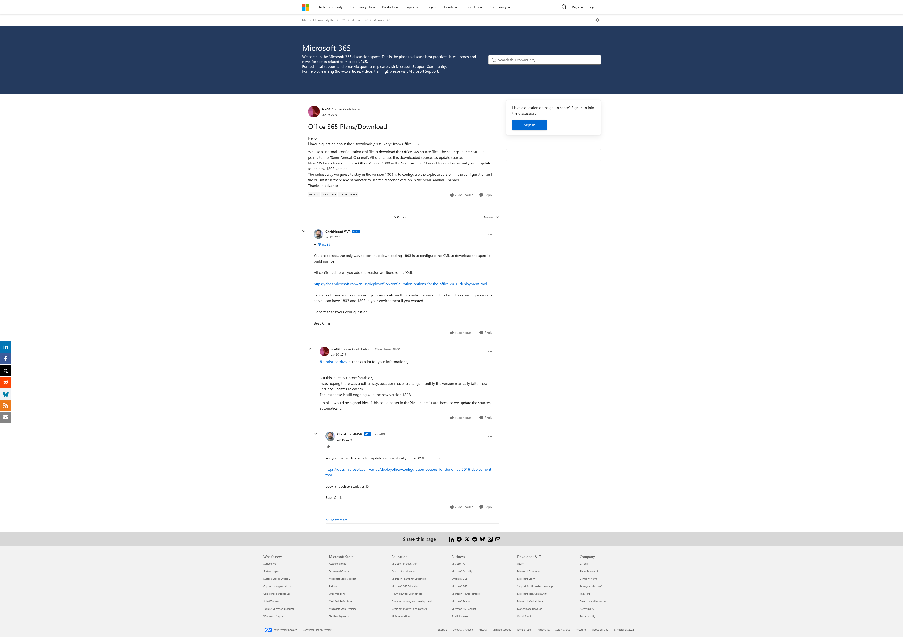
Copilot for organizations (277, 586)
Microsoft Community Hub (318, 20)
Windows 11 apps (273, 616)
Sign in (529, 124)
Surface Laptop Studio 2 (276, 578)
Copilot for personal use (277, 593)
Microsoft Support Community (421, 66)
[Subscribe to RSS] (490, 538)
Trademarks (543, 629)
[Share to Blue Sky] (482, 538)
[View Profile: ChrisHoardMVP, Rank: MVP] (318, 234)
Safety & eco (562, 629)
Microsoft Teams (461, 601)
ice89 (326, 109)
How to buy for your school (407, 593)
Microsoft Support (423, 71)
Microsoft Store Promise (342, 608)
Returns (333, 586)
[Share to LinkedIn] (451, 538)
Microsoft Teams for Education (409, 578)
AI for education (401, 616)
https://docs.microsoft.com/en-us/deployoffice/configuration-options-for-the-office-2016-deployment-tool (400, 283)
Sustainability (587, 616)
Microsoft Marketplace (530, 601)
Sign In (593, 7)
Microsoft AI (458, 563)
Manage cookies (501, 629)
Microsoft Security (462, 571)
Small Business (460, 616)
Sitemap (442, 629)
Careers (584, 563)
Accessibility (587, 608)
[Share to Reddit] (474, 538)
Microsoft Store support (342, 578)
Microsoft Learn (526, 578)
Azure (520, 563)
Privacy (483, 629)
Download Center (339, 571)
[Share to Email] (497, 538)
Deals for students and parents (409, 608)
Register (577, 7)
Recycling (581, 629)
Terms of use (524, 629)
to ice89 (378, 434)
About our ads (600, 629)
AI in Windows (271, 601)
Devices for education (404, 571)
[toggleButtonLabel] (597, 20)
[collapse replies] (304, 231)
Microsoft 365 (359, 20)
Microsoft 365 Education (405, 586)
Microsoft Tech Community (532, 593)
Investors (585, 593)
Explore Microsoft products (278, 608)
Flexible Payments (339, 616)
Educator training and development (412, 601)
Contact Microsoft (463, 629)
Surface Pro (269, 563)
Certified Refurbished (341, 601)
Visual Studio (524, 616)
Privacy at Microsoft (591, 586)
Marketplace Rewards (529, 608)
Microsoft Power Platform (466, 593)
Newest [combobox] (491, 217)
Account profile (337, 563)
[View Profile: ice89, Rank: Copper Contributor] (314, 111)
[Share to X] (466, 538)
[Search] (564, 7)
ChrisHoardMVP (338, 231)
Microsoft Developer (528, 571)
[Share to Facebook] (459, 538)
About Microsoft (589, 571)
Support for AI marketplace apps (535, 586)
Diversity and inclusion (593, 601)
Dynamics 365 (459, 578)
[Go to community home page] (305, 7)
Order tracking (337, 593)
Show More (339, 519)
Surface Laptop (271, 571)
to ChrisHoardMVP (385, 349)
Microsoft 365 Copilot (464, 608)
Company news (588, 578)
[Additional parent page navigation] (343, 20)
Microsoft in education (404, 563)
